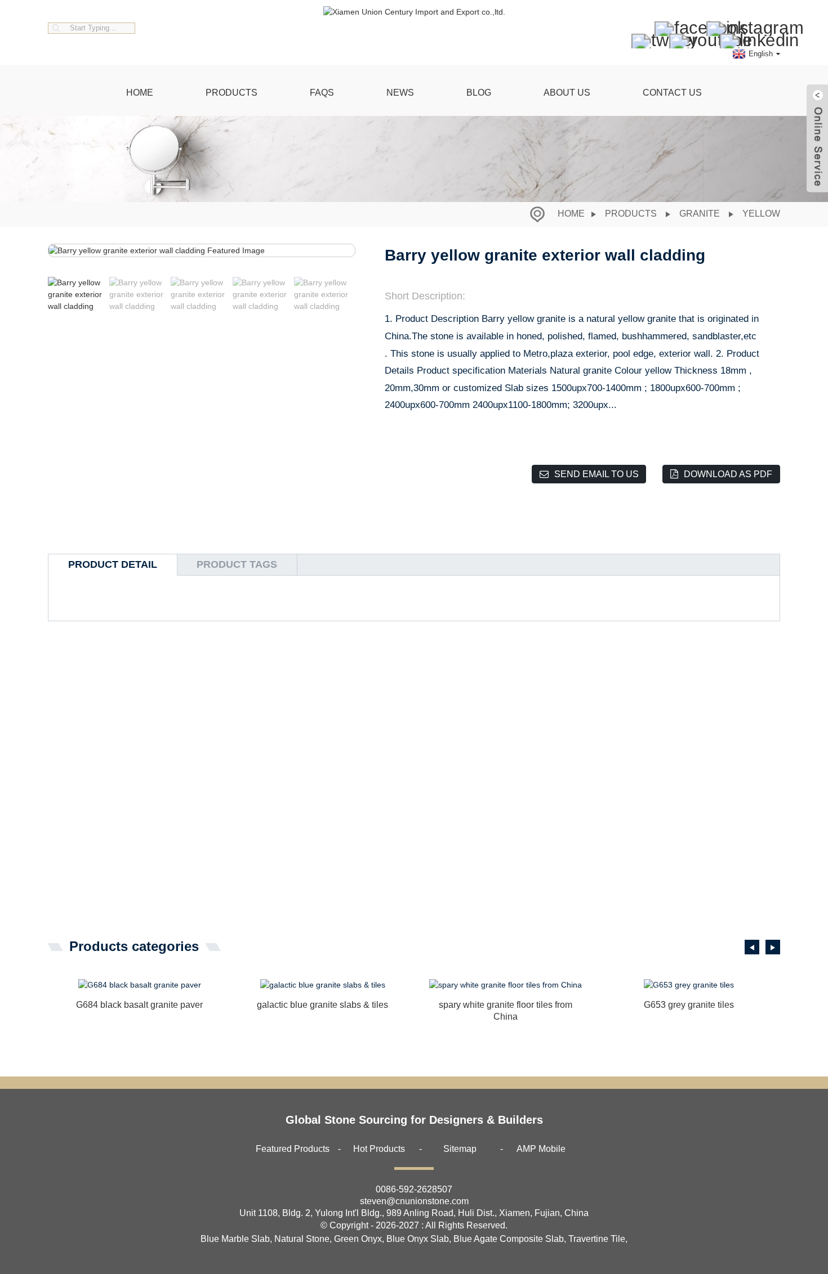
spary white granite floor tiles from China (505, 1010)
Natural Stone (302, 1239)
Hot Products (379, 1149)
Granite (699, 213)
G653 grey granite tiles (689, 1005)
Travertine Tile (596, 1239)
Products (231, 92)
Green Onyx (358, 1239)
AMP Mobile (541, 1149)
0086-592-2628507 (414, 1189)
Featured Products (293, 1149)
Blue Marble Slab (235, 1239)
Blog (478, 92)
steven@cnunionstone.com (414, 1201)
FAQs (322, 92)
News (400, 92)
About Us (567, 92)
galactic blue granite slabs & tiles (322, 1005)
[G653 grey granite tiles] (688, 985)
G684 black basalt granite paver (139, 1005)
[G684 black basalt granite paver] (139, 985)
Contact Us (672, 92)
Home (139, 92)
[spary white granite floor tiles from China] (505, 985)
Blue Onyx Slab (417, 1239)
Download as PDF (728, 474)
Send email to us (596, 474)
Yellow (761, 213)
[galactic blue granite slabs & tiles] (322, 985)
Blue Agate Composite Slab (508, 1239)
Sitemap (460, 1149)
